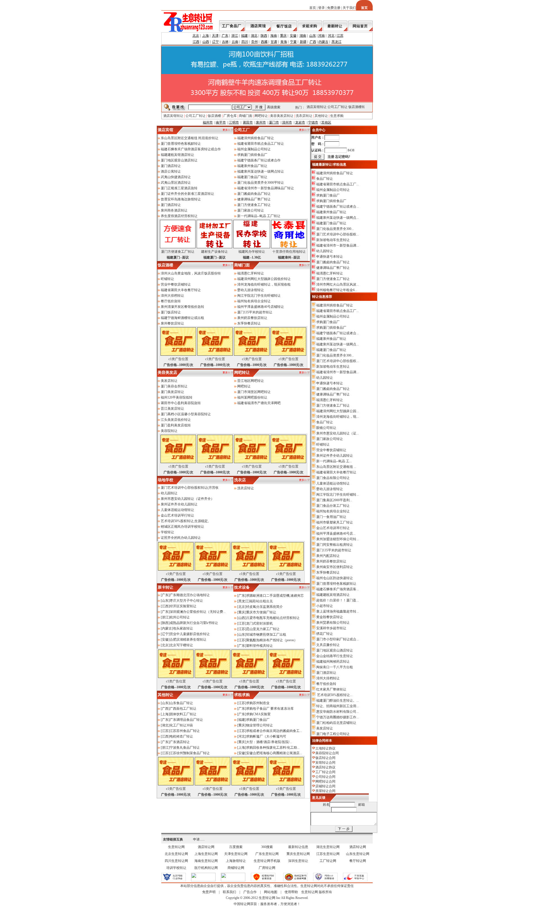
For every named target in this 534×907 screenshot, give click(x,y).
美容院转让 (169, 431)
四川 (244, 42)
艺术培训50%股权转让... (334, 695)
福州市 (208, 122)
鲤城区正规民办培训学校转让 (182, 527)
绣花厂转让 (324, 634)
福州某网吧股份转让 (252, 397)
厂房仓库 (230, 116)
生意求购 (336, 116)
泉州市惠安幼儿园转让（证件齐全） (187, 499)
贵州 (254, 42)
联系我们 (229, 892)
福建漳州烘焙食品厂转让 (255, 138)
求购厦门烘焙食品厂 (252, 155)
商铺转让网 (236, 868)
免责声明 (209, 892)
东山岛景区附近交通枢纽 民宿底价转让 (189, 138)
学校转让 (167, 532)
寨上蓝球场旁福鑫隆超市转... (337, 611)
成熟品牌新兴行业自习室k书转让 (194, 623)
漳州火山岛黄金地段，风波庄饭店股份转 (191, 273)
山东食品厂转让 (181, 703)
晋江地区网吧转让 (250, 381)
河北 (331, 36)
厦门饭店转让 (171, 312)
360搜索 (267, 847)
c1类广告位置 (178, 359)
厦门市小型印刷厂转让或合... (337, 639)
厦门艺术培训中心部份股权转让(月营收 (190, 488)
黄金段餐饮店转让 (329, 617)
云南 (235, 42)
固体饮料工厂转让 (183, 714)
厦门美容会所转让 (174, 386)
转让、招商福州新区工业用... (337, 706)
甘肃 (274, 42)
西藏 (264, 42)
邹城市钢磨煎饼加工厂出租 (266, 634)
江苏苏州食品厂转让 (185, 731)
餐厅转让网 (357, 861)
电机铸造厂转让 (181, 736)
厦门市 (274, 122)
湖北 (254, 36)
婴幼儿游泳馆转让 (250, 290)
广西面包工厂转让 (183, 709)
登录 (321, 8)
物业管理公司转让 (259, 725)
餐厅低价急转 (171, 301)
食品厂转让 (324, 179)
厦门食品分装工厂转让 (333, 506)
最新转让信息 (298, 847)
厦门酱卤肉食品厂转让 (254, 194)
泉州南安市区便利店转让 (334, 567)
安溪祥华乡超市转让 (331, 628)
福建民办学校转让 (251, 252)
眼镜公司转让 (326, 428)
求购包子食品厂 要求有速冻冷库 (270, 709)
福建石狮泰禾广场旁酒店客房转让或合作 (191, 149)
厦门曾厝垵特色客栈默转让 (181, 144)
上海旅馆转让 (236, 861)
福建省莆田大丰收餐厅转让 (181, 290)
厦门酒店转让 (171, 166)
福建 (244, 36)
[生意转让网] (173, 880)
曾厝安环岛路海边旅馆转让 (181, 199)
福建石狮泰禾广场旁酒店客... (337, 589)
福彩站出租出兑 (261, 601)
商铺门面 (245, 116)
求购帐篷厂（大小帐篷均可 (266, 736)
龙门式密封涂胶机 (259, 623)
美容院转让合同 (327, 753)
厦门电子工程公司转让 (333, 734)
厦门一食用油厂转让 (331, 517)
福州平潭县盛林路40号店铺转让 (260, 307)
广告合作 (250, 892)
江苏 (340, 36)
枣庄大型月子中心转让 (186, 601)
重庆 (283, 36)
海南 (273, 36)
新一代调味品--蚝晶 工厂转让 (258, 216)
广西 (313, 42)
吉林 (225, 42)
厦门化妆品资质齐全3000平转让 (260, 183)
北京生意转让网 (176, 854)
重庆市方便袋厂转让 (261, 612)
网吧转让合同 (325, 781)
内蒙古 (323, 42)
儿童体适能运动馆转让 (177, 510)
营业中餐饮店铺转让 (176, 284)
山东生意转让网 (357, 854)
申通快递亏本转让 (329, 257)
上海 (205, 36)
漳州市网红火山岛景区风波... (337, 284)
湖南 (303, 36)
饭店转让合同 (325, 758)
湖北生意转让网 (328, 847)
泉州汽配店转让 (328, 556)
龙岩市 (300, 122)
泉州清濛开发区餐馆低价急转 (182, 307)
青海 (283, 42)
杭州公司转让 (180, 617)
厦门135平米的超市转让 (254, 312)
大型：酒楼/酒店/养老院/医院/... (269, 742)
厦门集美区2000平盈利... (334, 500)
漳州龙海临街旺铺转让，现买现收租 (264, 284)
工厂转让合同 (325, 772)
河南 (321, 36)
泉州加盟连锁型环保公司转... (337, 539)
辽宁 (215, 42)
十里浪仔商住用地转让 (289, 252)
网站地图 (270, 892)
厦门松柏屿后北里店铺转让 (336, 723)
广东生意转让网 (267, 854)
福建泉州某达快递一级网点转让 (260, 171)
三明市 (234, 122)
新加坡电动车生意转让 (333, 240)
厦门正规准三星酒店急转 (179, 188)
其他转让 (321, 116)
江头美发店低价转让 (176, 420)
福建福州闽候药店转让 (333, 661)
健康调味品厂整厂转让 (254, 199)
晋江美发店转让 (172, 409)
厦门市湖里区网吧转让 (254, 392)
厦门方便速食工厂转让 (254, 205)
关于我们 (349, 8)
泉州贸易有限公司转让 (333, 623)
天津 (215, 36)
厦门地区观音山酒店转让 (179, 160)
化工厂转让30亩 (181, 725)
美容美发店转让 (281, 116)
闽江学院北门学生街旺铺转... (337, 494)
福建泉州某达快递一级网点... (337, 218)
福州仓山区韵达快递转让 (334, 578)
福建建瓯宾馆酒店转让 (177, 155)
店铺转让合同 (325, 786)
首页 (312, 8)
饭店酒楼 (214, 116)
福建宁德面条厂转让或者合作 (259, 160)
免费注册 (333, 8)
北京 (195, 36)
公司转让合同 (325, 777)
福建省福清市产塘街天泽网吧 (259, 403)
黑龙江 (337, 42)
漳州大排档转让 (172, 296)
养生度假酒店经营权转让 (179, 216)
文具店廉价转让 (328, 645)
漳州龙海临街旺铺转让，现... (337, 417)
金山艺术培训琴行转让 (177, 515)
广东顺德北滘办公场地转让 (190, 595)
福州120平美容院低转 (176, 397)
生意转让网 (176, 847)
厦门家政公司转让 (250, 210)
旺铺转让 (167, 279)
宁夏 (293, 42)
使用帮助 (291, 892)
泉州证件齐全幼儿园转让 (179, 504)
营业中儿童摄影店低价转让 (190, 634)
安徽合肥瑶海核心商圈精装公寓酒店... (274, 753)
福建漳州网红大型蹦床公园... (337, 411)
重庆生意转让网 (298, 854)
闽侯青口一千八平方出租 (334, 667)
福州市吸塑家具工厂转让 (334, 522)
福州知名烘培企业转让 (254, 301)
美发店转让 (169, 381)
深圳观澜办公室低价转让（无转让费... (198, 612)
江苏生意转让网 (328, 854)
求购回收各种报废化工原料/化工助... (273, 747)
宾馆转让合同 (325, 763)
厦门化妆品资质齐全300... (335, 229)
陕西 (264, 36)
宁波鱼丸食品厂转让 (185, 747)
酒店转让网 (206, 847)
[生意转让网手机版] (295, 880)
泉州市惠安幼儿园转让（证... (337, 433)
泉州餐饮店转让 (172, 323)
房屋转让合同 (325, 791)
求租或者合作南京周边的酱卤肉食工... (274, 731)
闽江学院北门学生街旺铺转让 (259, 296)
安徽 (293, 36)
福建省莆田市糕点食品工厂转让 (260, 144)
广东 (225, 36)
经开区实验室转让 (183, 606)
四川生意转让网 (176, 861)
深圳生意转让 (298, 861)
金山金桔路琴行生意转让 (334, 656)
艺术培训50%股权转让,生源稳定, (185, 521)
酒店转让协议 (325, 767)
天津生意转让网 (236, 854)
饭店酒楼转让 (355, 107)
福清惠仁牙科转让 (250, 273)
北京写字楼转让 (181, 645)
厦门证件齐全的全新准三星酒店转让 (187, 194)
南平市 (221, 122)
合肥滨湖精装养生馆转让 (188, 639)
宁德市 (313, 122)
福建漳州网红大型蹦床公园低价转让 (264, 279)
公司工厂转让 (334, 107)
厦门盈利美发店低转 (176, 425)
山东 (312, 36)
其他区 (326, 122)
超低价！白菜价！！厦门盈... (337, 600)
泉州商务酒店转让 (174, 210)
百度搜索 (236, 847)
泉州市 (261, 122)
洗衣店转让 (304, 116)
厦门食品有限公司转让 (333, 478)
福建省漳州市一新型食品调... (337, 245)
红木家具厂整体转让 (331, 689)
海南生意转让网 (206, 861)
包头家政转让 (183, 628)
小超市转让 (324, 606)
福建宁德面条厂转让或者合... (337, 206)
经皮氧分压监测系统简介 (264, 607)
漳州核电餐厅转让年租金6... (336, 290)
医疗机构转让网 (206, 868)
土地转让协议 (325, 748)
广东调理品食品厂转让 (186, 720)
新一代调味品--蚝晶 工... (334, 461)
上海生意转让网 (206, 854)
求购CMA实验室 (258, 714)
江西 (196, 42)
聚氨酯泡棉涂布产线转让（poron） (271, 640)
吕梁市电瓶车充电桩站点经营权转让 (273, 618)
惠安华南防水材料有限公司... (337, 712)
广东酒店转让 (180, 742)
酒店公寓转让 (171, 171)
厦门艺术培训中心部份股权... (337, 234)
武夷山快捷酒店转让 (176, 177)
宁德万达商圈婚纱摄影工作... (337, 717)
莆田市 (248, 122)
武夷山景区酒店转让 (176, 183)
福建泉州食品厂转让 (252, 166)
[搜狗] (203, 880)
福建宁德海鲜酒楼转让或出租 (182, 318)
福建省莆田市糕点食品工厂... (337, 184)
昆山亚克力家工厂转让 (263, 629)
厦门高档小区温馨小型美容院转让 (186, 414)
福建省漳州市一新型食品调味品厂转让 (265, 188)
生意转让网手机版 (267, 861)
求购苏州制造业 (258, 703)
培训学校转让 (176, 868)
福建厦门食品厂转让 (252, 177)
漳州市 (287, 122)
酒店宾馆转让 (313, 107)
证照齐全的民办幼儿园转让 (181, 538)
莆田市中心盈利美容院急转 (181, 403)
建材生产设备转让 (214, 252)
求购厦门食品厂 (258, 720)
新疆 (303, 42)
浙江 (234, 36)
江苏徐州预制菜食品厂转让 (190, 753)
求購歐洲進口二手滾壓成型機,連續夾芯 (275, 596)
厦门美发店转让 (172, 392)
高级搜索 (273, 107)
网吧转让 (261, 116)
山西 (205, 42)
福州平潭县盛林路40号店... (335, 533)
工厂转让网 (328, 861)
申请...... (199, 839)
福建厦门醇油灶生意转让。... (337, 700)
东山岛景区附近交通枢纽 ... (336, 467)
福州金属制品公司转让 (254, 149)
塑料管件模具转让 (259, 646)
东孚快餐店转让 (249, 323)
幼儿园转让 (169, 493)
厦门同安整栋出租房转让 (334, 545)
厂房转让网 (267, 868)
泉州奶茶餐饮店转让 (252, 318)
